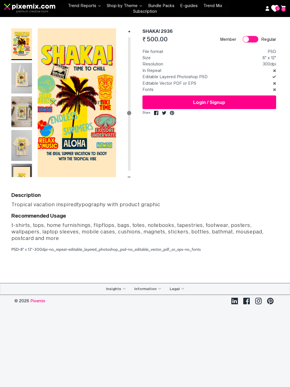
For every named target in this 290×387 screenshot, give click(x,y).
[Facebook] (246, 301)
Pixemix (37, 300)
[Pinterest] (270, 301)
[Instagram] (258, 301)
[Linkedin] (234, 301)
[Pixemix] (32, 9)
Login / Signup (209, 102)
